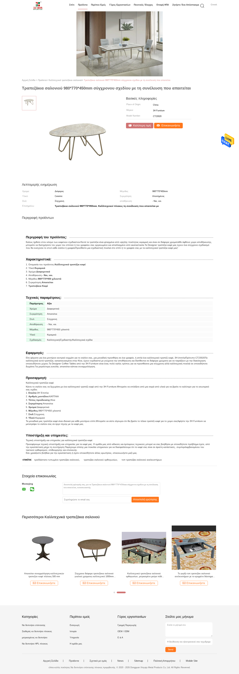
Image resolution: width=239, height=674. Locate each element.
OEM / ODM (123, 631)
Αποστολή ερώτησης (145, 499)
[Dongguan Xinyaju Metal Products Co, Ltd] (38, 5)
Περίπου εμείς (98, 5)
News (120, 661)
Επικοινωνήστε (170, 125)
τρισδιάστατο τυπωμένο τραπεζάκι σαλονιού (56, 459)
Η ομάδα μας (76, 643)
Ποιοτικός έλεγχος (143, 5)
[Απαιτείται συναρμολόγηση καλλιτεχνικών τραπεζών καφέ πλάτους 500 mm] (44, 547)
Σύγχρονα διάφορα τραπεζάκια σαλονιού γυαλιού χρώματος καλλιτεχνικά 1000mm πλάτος (94, 575)
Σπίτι (71, 5)
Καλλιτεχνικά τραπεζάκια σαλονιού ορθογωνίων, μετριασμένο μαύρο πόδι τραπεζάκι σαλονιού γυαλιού (144, 575)
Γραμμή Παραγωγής (127, 625)
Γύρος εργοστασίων (119, 5)
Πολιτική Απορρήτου (164, 661)
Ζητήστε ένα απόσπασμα (185, 5)
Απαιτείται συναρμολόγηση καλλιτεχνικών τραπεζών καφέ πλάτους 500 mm (44, 575)
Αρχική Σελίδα (50, 661)
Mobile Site (192, 661)
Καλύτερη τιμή (141, 125)
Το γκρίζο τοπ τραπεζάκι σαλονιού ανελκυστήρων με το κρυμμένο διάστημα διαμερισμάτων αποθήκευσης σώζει (194, 575)
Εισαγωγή (74, 625)
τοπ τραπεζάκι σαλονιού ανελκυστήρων (142, 459)
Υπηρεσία (74, 637)
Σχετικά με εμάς (98, 661)
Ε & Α (120, 637)
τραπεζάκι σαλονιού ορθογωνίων (100, 459)
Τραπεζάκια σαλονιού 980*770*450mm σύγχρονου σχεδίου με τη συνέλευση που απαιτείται (127, 80)
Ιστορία (73, 631)
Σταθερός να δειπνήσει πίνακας (37, 631)
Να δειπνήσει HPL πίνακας (35, 643)
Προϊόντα (82, 5)
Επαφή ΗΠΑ (163, 5)
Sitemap (138, 661)
